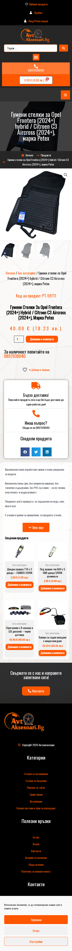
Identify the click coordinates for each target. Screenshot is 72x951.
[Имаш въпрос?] (36, 413)
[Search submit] (63, 48)
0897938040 (36, 70)
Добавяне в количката (42, 339)
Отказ (36, 930)
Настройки (36, 941)
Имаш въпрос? (36, 423)
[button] (36, 57)
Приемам (36, 920)
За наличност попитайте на (26, 353)
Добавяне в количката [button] (19, 585)
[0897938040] (36, 66)
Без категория (27, 273)
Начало (10, 273)
